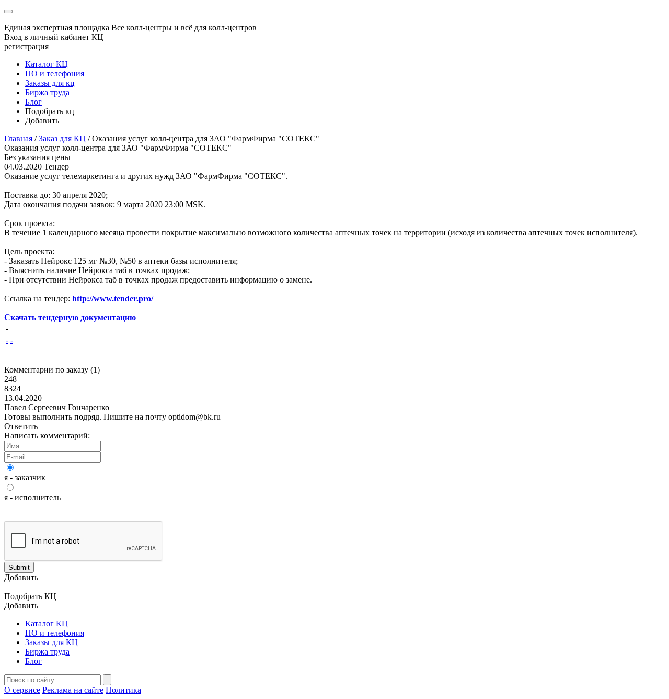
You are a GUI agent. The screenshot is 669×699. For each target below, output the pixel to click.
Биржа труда (47, 92)
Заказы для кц (50, 82)
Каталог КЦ (46, 64)
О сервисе (22, 689)
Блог (33, 101)
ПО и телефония (54, 73)
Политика (123, 689)
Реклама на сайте (72, 689)
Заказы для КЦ (51, 642)
